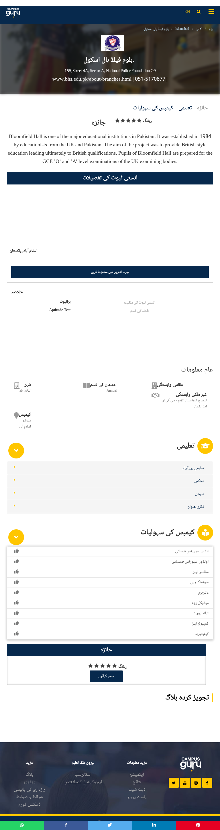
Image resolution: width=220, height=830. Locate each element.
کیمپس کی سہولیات (153, 108)
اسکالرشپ (83, 775)
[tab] (110, 467)
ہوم (211, 29)
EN (187, 12)
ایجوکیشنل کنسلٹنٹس (83, 782)
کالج (199, 29)
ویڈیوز (29, 782)
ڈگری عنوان (195, 507)
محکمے (199, 481)
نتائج (137, 782)
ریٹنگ (147, 120)
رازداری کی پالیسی (29, 790)
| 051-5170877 (149, 79)
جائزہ (202, 108)
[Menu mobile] (211, 11)
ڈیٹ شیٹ (137, 790)
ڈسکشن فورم (29, 804)
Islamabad (182, 29)
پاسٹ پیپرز (137, 797)
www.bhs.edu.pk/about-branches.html (92, 79)
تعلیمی (185, 108)
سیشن (199, 494)
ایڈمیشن (136, 775)
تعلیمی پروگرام (193, 468)
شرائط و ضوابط (29, 797)
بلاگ (29, 775)
